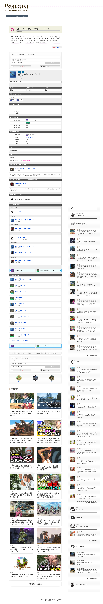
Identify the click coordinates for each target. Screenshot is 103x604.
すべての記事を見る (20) (91, 355)
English (58, 47)
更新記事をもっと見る (35, 584)
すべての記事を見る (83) (91, 502)
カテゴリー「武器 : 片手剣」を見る (19, 340)
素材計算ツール (46, 66)
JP (14, 66)
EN (24, 66)
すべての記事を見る (92, 540)
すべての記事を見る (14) (91, 578)
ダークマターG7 (30, 137)
